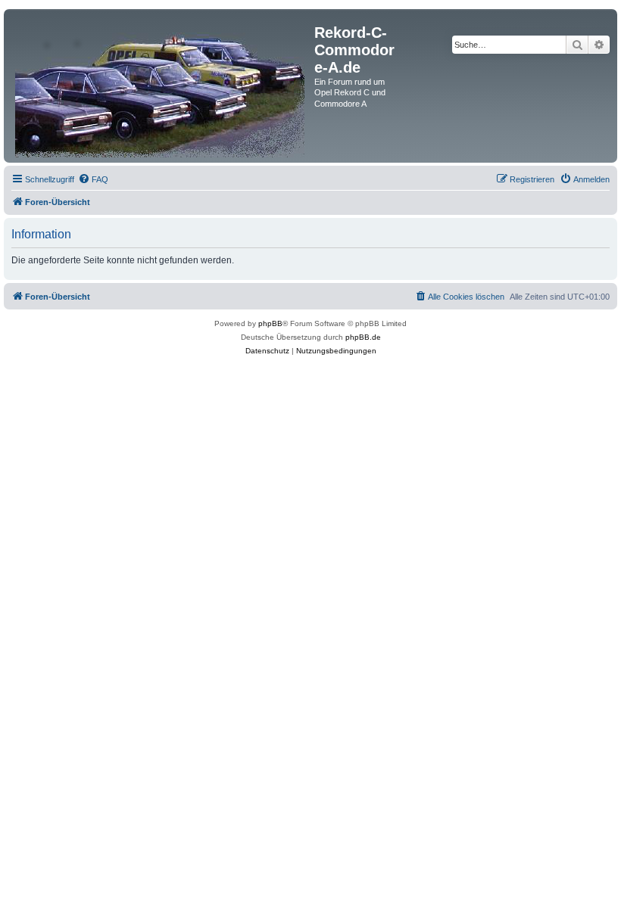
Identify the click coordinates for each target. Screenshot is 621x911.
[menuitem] (93, 179)
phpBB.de (363, 337)
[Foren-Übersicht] (161, 86)
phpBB (270, 323)
